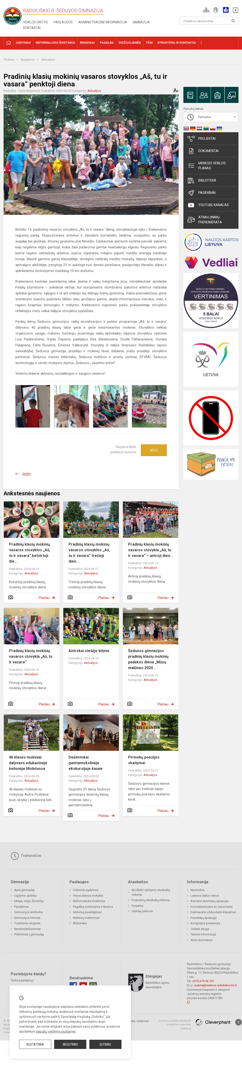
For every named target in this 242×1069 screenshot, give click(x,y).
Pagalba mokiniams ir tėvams (93, 906)
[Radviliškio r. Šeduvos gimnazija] (14, 14)
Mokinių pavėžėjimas (87, 912)
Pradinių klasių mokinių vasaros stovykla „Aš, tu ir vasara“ (30, 656)
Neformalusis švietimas (89, 901)
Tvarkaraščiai (30, 855)
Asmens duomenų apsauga (209, 901)
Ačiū (154, 450)
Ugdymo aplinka (25, 895)
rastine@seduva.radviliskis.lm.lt (215, 985)
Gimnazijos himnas (27, 918)
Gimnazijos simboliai (28, 912)
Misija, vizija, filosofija (29, 901)
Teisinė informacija (203, 934)
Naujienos (28, 59)
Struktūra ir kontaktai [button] (176, 42)
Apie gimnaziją (24, 890)
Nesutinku (70, 1044)
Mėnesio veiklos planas (212, 165)
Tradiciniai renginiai (27, 923)
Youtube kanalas (213, 205)
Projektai (207, 138)
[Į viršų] (238, 1022)
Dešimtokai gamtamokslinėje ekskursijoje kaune (86, 763)
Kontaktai (32, 28)
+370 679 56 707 (203, 981)
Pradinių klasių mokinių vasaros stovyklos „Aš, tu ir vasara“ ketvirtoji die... (29, 553)
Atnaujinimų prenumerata (210, 219)
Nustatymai (35, 1044)
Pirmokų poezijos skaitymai (144, 760)
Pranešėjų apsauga (203, 918)
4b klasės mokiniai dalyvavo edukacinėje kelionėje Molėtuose (28, 763)
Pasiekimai (207, 193)
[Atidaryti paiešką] (233, 20)
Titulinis (9, 59)
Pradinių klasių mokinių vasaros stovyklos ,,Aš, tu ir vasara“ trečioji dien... (89, 553)
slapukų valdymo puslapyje (56, 1031)
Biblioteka (207, 180)
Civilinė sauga (199, 929)
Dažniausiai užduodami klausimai (213, 912)
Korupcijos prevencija (205, 923)
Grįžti (26, 474)
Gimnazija (141, 22)
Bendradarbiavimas (27, 929)
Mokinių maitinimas (86, 918)
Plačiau (44, 598)
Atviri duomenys (201, 940)
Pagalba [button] (107, 42)
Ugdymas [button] (23, 42)
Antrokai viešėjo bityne (89, 651)
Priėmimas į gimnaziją (29, 934)
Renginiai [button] (87, 42)
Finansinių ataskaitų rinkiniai (151, 900)
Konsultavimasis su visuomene (211, 906)
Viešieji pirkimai (142, 911)
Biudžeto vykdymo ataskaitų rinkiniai (151, 892)
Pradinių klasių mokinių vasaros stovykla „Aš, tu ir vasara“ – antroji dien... (150, 550)
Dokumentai (208, 151)
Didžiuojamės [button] (130, 42)
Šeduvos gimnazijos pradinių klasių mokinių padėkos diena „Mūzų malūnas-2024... (148, 659)
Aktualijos (48, 59)
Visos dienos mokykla (88, 895)
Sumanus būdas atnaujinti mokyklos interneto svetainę (175, 1024)
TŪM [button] (149, 42)
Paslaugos (63, 22)
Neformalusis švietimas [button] (55, 42)
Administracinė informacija (102, 22)
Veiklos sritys (35, 22)
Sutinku (105, 1044)
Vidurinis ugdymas (85, 890)
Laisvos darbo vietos (204, 895)
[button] (206, 10)
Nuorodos (197, 890)
